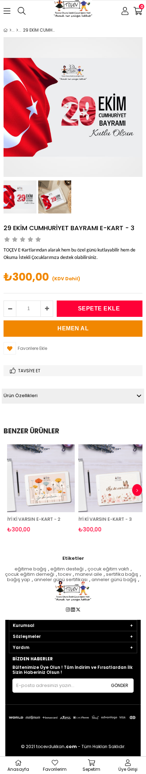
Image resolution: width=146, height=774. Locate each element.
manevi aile (88, 574)
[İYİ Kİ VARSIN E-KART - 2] (38, 478)
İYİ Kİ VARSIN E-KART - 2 (31, 519)
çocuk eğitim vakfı (108, 569)
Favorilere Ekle (38, 488)
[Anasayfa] (10, 30)
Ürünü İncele (52, 488)
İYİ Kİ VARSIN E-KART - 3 (102, 519)
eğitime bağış (30, 569)
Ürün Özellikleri (21, 395)
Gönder (119, 685)
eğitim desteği (67, 569)
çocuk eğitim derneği (29, 574)
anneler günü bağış (113, 580)
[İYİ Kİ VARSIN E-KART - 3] (110, 478)
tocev (64, 574)
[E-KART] (17, 30)
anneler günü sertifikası (61, 580)
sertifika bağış (122, 574)
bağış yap (18, 580)
